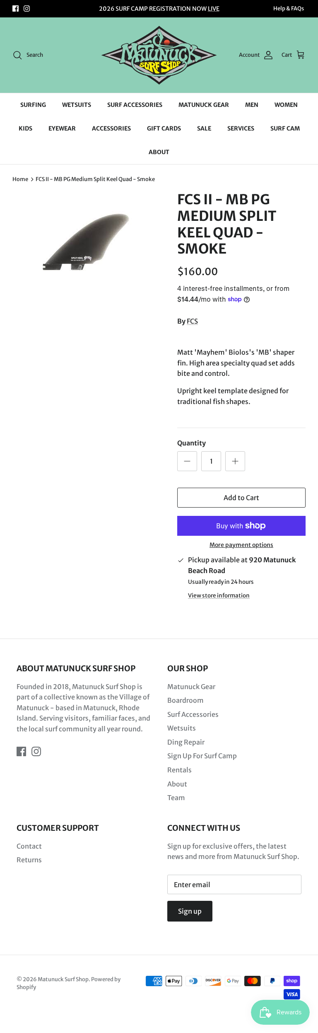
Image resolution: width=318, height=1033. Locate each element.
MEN (251, 105)
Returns (29, 860)
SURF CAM (285, 128)
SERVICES (240, 128)
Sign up (190, 911)
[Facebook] (15, 8)
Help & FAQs (288, 8)
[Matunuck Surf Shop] (159, 55)
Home (20, 179)
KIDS (25, 128)
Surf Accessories (193, 714)
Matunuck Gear (191, 686)
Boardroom (185, 700)
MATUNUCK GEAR (203, 105)
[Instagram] (27, 8)
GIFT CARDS (164, 128)
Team (176, 797)
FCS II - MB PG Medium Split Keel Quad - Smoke (95, 179)
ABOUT (159, 152)
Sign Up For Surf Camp (202, 756)
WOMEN (286, 105)
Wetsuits (181, 728)
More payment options (241, 545)
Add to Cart (241, 498)
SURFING (33, 105)
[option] (85, 238)
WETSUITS (76, 105)
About (177, 784)
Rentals (179, 770)
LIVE (213, 8)
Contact (29, 846)
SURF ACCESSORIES (134, 105)
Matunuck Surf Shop (63, 979)
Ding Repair (186, 742)
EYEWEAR (62, 128)
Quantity (191, 443)
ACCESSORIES (111, 128)
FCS (192, 321)
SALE (204, 128)
